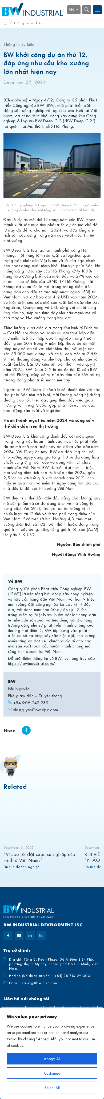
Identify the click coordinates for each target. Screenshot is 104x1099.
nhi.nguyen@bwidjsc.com (35, 709)
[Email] (41, 935)
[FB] (7, 935)
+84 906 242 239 (31, 702)
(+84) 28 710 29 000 (72, 975)
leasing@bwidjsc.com (39, 982)
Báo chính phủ (86, 544)
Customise (52, 1073)
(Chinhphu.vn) (15, 100)
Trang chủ (5, 23)
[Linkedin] (30, 935)
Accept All (52, 1058)
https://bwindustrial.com (30, 663)
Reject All (52, 1087)
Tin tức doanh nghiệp (21, 866)
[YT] (19, 935)
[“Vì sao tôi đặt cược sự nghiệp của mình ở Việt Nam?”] (41, 818)
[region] (52, 1053)
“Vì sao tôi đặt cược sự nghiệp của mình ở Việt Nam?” (39, 857)
